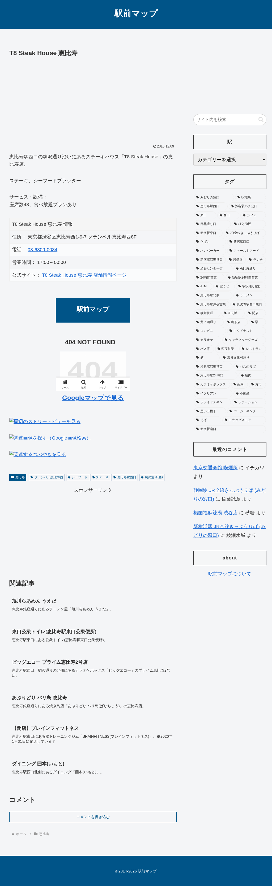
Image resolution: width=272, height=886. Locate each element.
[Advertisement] (93, 98)
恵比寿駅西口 (126, 477)
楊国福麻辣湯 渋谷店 (215, 512)
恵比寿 (20, 477)
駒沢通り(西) (154, 477)
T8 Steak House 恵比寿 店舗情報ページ (84, 275)
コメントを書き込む (93, 817)
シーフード (80, 477)
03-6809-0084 (42, 249)
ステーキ (102, 477)
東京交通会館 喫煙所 (215, 467)
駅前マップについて (229, 573)
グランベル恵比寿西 (49, 477)
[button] (261, 119)
